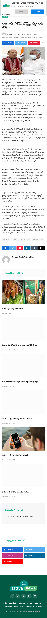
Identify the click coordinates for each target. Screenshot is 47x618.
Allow (40, 10)
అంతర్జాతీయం (13, 603)
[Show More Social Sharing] (43, 43)
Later (28, 10)
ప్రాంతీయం (39, 606)
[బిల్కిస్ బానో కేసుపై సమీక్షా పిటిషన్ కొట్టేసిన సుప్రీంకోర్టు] (23, 365)
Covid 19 (6, 239)
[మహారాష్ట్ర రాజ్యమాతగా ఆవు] (23, 292)
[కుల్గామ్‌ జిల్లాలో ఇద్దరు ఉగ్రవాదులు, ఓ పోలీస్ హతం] (23, 329)
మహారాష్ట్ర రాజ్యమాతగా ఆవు (12, 308)
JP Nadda (15, 239)
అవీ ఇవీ (5, 16)
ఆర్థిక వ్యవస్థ (8, 606)
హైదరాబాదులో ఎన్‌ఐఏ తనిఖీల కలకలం (15, 492)
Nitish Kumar (25, 239)
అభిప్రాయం (22, 603)
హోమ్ (5, 603)
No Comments (26, 37)
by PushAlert (7, 13)
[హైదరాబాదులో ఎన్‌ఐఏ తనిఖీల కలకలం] (23, 475)
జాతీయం (29, 603)
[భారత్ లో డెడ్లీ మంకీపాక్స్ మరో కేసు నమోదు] (23, 402)
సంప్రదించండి (37, 603)
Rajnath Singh (38, 239)
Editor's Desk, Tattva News (17, 34)
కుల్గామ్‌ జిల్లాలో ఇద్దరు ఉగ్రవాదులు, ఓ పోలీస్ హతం (19, 345)
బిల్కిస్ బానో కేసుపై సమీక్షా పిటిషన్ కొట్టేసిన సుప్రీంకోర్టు (20, 382)
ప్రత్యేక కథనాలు (30, 606)
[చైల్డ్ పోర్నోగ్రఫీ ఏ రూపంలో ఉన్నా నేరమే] (23, 439)
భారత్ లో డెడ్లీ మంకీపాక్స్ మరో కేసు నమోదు (17, 418)
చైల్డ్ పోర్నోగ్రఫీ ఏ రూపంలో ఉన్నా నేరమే (15, 455)
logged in (17, 516)
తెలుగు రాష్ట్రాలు (18, 606)
